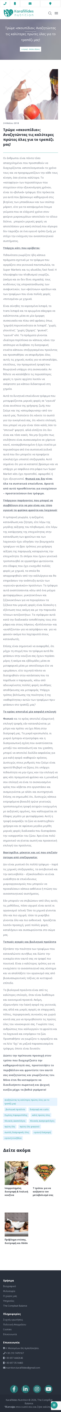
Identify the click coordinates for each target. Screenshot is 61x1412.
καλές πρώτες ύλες (41, 1115)
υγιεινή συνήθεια (13, 1138)
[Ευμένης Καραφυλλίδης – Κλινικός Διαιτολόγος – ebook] (18, 13)
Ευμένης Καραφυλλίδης (16, 1115)
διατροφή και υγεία (39, 1109)
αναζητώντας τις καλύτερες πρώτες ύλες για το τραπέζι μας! (27, 1102)
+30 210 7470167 (14, 1353)
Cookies (7, 1329)
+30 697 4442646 (14, 1358)
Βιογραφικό (9, 1286)
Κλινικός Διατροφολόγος (42, 1120)
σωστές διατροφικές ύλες (17, 1132)
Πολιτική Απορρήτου (14, 1324)
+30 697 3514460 (14, 1362)
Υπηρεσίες (8, 1300)
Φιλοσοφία (9, 1291)
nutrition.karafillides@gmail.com (22, 1367)
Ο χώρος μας (10, 1296)
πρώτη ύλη (10, 1126)
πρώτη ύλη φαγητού (30, 1126)
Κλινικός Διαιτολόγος (15, 1120)
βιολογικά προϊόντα (15, 1109)
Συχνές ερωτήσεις (13, 1319)
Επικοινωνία (10, 1334)
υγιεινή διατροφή (42, 1132)
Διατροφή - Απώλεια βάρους (30, 49)
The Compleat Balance (15, 1305)
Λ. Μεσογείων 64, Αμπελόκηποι (22, 1348)
